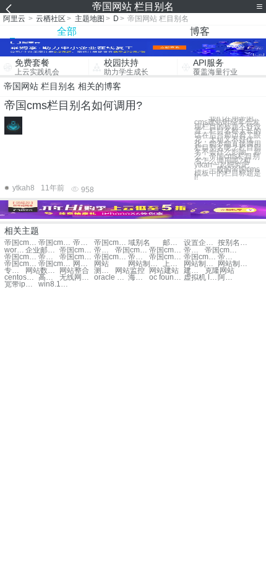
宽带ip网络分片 (21, 284)
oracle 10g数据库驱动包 (111, 277)
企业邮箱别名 (42, 250)
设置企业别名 (201, 242)
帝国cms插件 (222, 250)
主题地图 (90, 18)
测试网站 (104, 270)
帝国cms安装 (132, 250)
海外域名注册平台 (138, 277)
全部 (67, 31)
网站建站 (164, 270)
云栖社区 (51, 18)
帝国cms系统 (76, 250)
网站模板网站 (83, 263)
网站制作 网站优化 (201, 263)
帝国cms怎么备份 (76, 257)
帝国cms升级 (194, 250)
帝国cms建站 (104, 250)
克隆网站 (219, 270)
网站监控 (130, 270)
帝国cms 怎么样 (228, 257)
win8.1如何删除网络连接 (55, 284)
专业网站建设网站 (14, 270)
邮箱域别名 (173, 242)
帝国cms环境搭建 (166, 257)
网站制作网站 (145, 263)
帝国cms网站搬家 (55, 242)
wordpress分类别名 (14, 250)
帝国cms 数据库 (201, 257)
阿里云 (14, 18)
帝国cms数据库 (55, 263)
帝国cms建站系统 (48, 257)
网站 (101, 263)
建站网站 (194, 270)
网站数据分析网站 (42, 270)
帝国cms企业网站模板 (111, 242)
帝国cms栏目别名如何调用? (73, 105)
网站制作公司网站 (235, 263)
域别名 (139, 242)
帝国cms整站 (166, 250)
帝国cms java (111, 257)
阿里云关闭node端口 (228, 277)
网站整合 (74, 270)
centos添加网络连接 (21, 277)
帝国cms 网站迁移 (83, 242)
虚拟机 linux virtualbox (201, 277)
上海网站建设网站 (173, 263)
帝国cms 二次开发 (21, 263)
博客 (200, 31)
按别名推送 (235, 242)
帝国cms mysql (138, 257)
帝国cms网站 (21, 242)
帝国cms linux (21, 257)
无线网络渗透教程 (76, 277)
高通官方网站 (48, 277)
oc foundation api (166, 277)
